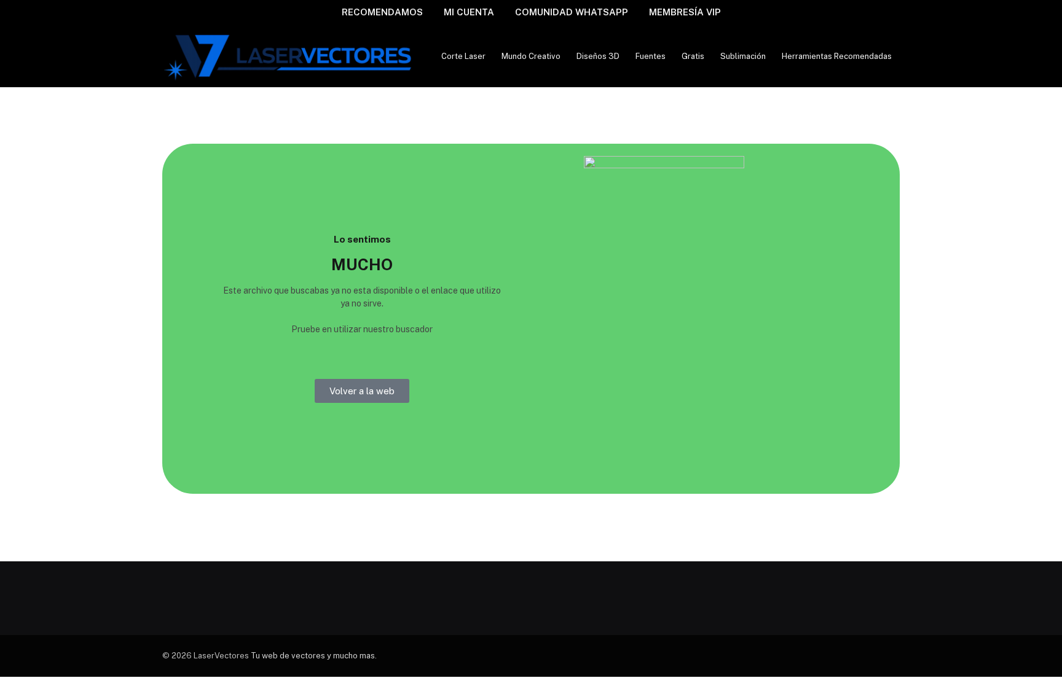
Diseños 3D (598, 56)
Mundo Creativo (531, 56)
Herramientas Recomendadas (837, 56)
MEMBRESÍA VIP (685, 12)
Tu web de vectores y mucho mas (313, 655)
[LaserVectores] (289, 56)
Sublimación (743, 56)
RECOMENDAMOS (382, 12)
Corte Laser (463, 56)
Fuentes (650, 56)
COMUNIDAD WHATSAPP (571, 12)
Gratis (693, 56)
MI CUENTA (469, 12)
